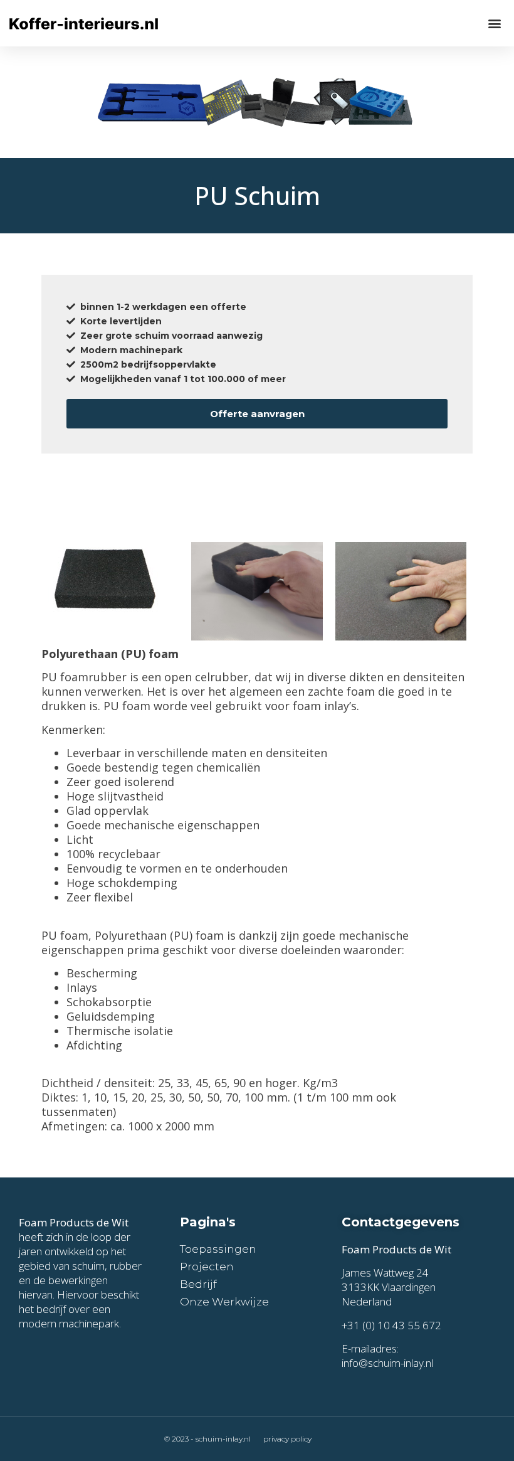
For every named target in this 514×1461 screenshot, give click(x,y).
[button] (494, 23)
